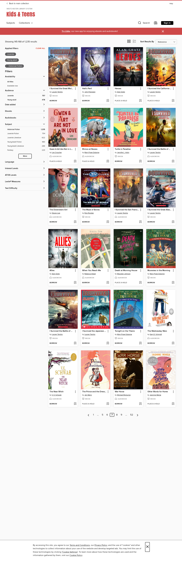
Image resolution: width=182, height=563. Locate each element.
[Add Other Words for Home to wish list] (173, 404)
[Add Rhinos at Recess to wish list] (107, 161)
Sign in (167, 23)
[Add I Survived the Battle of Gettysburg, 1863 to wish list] (173, 161)
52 (131, 414)
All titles (10, 82)
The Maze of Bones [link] (91, 210)
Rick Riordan (89, 213)
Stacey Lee (56, 213)
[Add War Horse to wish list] (140, 404)
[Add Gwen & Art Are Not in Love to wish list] (75, 161)
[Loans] (156, 23)
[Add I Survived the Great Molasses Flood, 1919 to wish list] (75, 101)
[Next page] (137, 414)
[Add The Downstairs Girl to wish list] (75, 222)
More (25, 156)
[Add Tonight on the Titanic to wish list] (140, 343)
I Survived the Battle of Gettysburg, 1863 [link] (159, 149)
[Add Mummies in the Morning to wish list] (173, 282)
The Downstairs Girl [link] (58, 210)
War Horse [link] (119, 392)
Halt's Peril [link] (87, 88)
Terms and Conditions (80, 545)
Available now (12, 86)
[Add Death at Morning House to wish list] (140, 282)
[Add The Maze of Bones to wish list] (107, 222)
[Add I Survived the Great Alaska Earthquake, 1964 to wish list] (173, 222)
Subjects (10, 23)
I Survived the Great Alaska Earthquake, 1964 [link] (159, 210)
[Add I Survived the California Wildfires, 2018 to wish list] (173, 101)
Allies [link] (52, 270)
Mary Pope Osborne (91, 152)
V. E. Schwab (56, 395)
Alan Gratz (121, 92)
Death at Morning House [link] (126, 270)
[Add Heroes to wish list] (140, 101)
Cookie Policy (76, 555)
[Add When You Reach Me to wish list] (107, 282)
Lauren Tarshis (57, 92)
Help (171, 4)
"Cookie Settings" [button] (70, 552)
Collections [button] (25, 23)
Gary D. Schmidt (156, 334)
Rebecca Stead (90, 274)
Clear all (40, 48)
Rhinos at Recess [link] (89, 149)
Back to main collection (19, 3)
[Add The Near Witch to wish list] (75, 404)
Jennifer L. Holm (123, 152)
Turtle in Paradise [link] (123, 149)
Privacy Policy (100, 545)
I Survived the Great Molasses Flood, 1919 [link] (62, 88)
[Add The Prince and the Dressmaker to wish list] (107, 404)
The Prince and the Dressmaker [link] (94, 392)
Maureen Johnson (123, 274)
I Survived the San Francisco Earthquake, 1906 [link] (127, 210)
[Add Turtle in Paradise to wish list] (140, 161)
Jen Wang (88, 395)
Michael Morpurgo (124, 395)
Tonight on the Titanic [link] (125, 331)
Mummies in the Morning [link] (158, 270)
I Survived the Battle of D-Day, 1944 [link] (62, 331)
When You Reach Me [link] (91, 270)
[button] (144, 23)
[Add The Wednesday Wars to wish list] (173, 343)
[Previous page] (88, 414)
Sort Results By (147, 41)
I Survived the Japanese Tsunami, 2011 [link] (94, 331)
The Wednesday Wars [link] (157, 331)
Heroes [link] (118, 88)
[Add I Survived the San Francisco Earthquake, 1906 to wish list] (140, 222)
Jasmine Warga (155, 395)
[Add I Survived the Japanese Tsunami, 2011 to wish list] (107, 343)
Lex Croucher (57, 152)
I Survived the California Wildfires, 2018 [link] (159, 88)
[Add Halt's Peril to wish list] (107, 101)
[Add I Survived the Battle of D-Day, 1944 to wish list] (75, 343)
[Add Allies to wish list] (75, 282)
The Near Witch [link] (57, 392)
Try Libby (66, 31)
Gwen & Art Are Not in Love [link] (62, 149)
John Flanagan (89, 92)
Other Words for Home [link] (157, 392)
